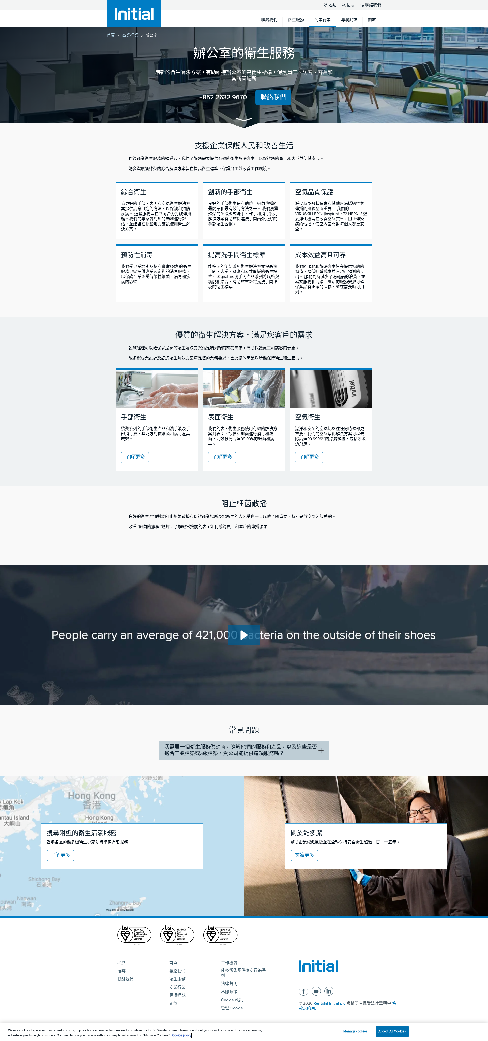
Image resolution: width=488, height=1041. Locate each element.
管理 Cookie (232, 1008)
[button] (244, 120)
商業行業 (130, 35)
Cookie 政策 (232, 1000)
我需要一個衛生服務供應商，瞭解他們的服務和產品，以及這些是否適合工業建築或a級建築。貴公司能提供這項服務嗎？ (240, 750)
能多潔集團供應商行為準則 (243, 973)
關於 (173, 1003)
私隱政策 (229, 991)
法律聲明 (229, 983)
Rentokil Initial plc (329, 1003)
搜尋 (351, 5)
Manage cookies (355, 1031)
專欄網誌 (177, 995)
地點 (332, 5)
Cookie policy (181, 1035)
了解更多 (135, 457)
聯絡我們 (373, 5)
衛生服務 (177, 979)
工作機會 (229, 962)
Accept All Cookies (392, 1031)
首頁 (111, 35)
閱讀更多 (304, 855)
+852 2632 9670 (223, 97)
